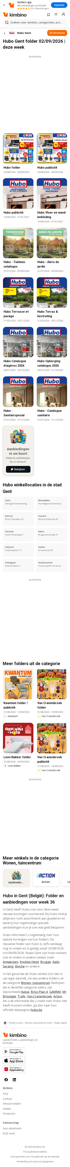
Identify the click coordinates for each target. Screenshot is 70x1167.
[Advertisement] (35, 93)
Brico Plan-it (39, 992)
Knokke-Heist (29, 962)
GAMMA (55, 992)
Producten (9, 1113)
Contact (7, 1098)
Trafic (22, 996)
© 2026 (35, 1146)
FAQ (5, 1093)
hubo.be (36, 1010)
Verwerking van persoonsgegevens (35, 1161)
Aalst (55, 962)
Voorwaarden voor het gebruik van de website (35, 1156)
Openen (59, 5)
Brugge (45, 962)
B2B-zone (9, 1133)
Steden (7, 1108)
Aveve (25, 992)
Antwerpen (10, 962)
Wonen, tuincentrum (35, 983)
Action (57, 996)
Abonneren (59, 32)
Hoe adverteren (12, 1128)
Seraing (8, 966)
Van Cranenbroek (39, 996)
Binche (20, 966)
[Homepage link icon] (5, 1022)
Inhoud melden (12, 1103)
